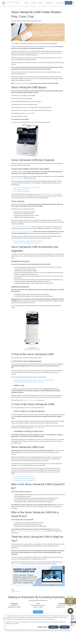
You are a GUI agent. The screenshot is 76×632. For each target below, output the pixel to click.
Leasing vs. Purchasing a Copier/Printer (24, 478)
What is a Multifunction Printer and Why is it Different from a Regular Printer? (34, 380)
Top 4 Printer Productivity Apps (22, 191)
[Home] (10, 3)
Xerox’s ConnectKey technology (48, 194)
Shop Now (68, 2)
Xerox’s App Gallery (18, 178)
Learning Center (49, 2)
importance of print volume (30, 400)
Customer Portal (60, 2)
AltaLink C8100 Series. (39, 427)
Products (26, 2)
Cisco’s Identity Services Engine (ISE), (21, 226)
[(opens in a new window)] (70, 600)
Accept (53, 627)
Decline (64, 627)
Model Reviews (15, 591)
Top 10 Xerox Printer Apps (21, 189)
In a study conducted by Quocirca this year (22, 231)
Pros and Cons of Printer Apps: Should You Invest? (27, 187)
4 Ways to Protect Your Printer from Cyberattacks (27, 242)
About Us (41, 2)
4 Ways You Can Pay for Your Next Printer (25, 480)
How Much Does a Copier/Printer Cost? (24, 476)
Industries (33, 2)
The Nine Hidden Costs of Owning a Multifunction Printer (29, 382)
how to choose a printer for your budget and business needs (30, 531)
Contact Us (38, 611)
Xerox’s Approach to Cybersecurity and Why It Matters (28, 241)
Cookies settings (42, 627)
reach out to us (18, 563)
